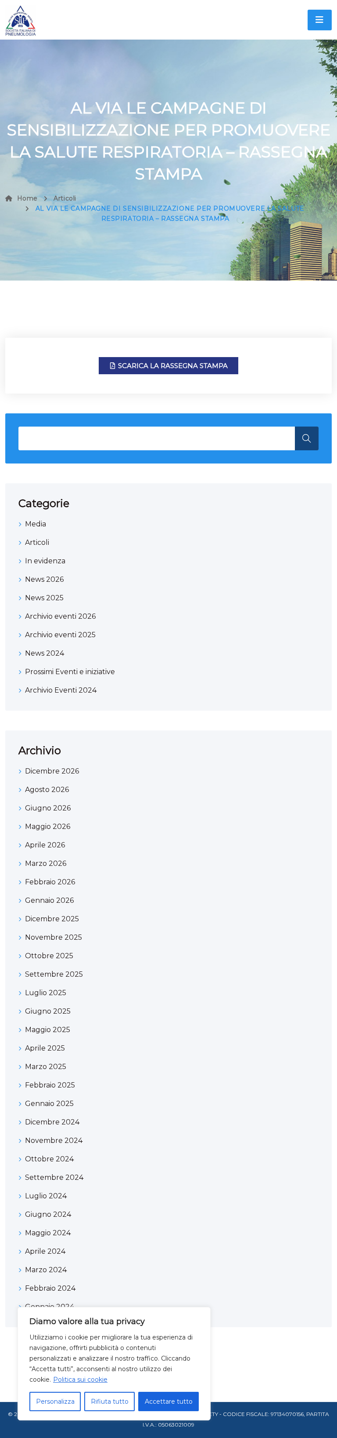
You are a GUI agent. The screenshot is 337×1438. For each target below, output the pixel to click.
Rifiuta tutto (110, 1401)
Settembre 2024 (54, 1177)
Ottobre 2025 (49, 956)
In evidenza (45, 561)
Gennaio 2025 (49, 1103)
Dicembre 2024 (52, 1122)
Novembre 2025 (53, 937)
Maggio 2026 (47, 826)
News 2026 (44, 579)
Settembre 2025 (54, 974)
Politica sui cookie (80, 1379)
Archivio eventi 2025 (60, 635)
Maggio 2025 (47, 1030)
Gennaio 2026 (49, 900)
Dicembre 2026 (52, 771)
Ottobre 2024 (49, 1159)
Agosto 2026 (47, 789)
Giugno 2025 (48, 1011)
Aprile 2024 (45, 1251)
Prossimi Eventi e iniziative (70, 672)
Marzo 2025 (45, 1066)
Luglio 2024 (46, 1196)
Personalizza (55, 1401)
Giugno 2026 (48, 808)
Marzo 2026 (45, 863)
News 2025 (44, 598)
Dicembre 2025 (52, 919)
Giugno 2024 (48, 1214)
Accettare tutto (169, 1401)
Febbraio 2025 (50, 1085)
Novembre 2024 (53, 1140)
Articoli (65, 198)
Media (35, 524)
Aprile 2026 (45, 845)
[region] (114, 1363)
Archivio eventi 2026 (60, 616)
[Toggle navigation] (320, 20)
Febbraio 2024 (50, 1288)
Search (307, 438)
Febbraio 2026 (50, 882)
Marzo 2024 (46, 1270)
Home (27, 198)
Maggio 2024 (48, 1233)
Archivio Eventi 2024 (61, 690)
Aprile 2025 (45, 1048)
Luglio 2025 (45, 993)
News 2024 (44, 653)
